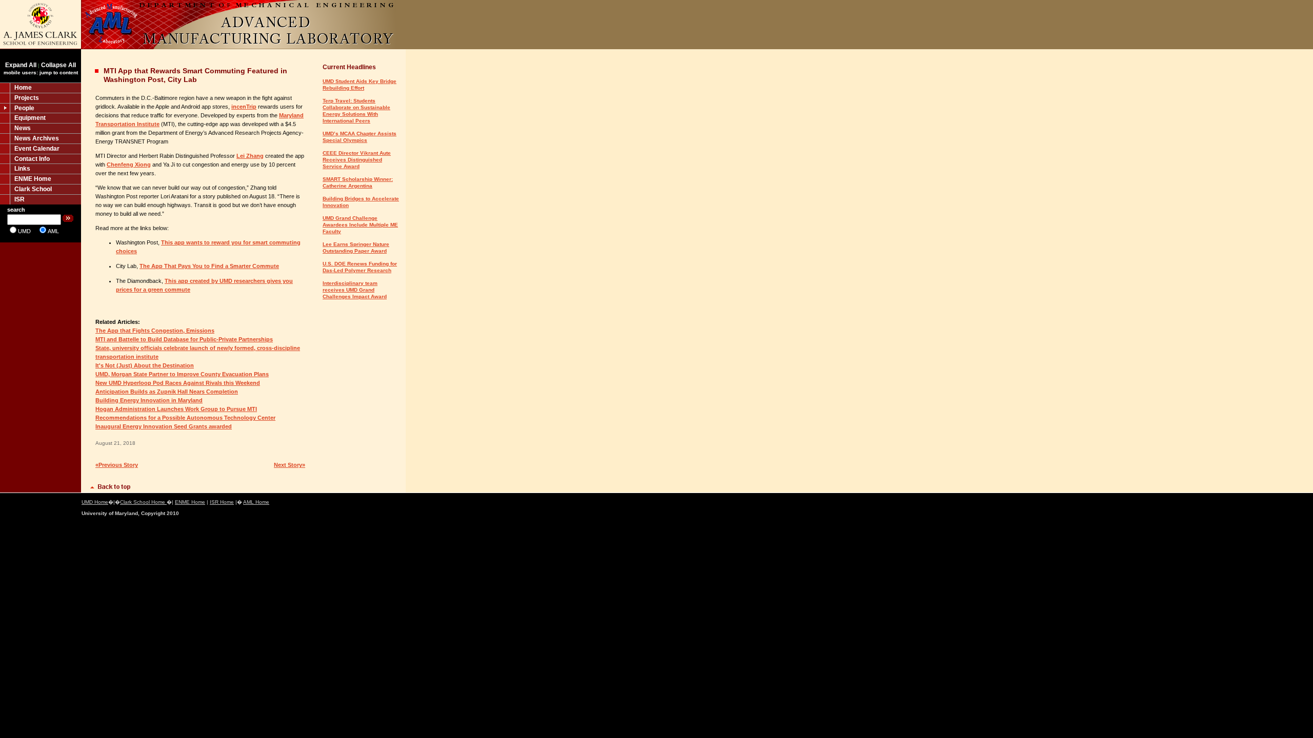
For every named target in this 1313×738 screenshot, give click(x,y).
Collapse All (58, 65)
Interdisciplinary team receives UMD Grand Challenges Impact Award (355, 289)
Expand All (20, 65)
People (24, 108)
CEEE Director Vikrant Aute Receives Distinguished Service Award (357, 159)
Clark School (33, 189)
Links (22, 168)
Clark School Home (143, 502)
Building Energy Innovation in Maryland (149, 400)
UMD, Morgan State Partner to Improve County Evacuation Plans (182, 374)
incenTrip (243, 107)
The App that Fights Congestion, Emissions (154, 330)
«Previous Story (116, 465)
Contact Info (32, 158)
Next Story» (289, 465)
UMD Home (95, 502)
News (22, 128)
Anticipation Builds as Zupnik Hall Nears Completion (166, 391)
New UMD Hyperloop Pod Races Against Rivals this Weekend (177, 383)
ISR (19, 199)
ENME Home (32, 178)
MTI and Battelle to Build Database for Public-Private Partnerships (184, 339)
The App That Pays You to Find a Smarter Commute (209, 266)
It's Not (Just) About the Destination (144, 365)
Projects (26, 97)
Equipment (30, 117)
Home (23, 87)
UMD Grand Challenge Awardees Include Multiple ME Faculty (360, 224)
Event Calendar (36, 148)
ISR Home (222, 502)
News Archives (36, 138)
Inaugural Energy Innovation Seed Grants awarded (163, 426)
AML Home (256, 502)
